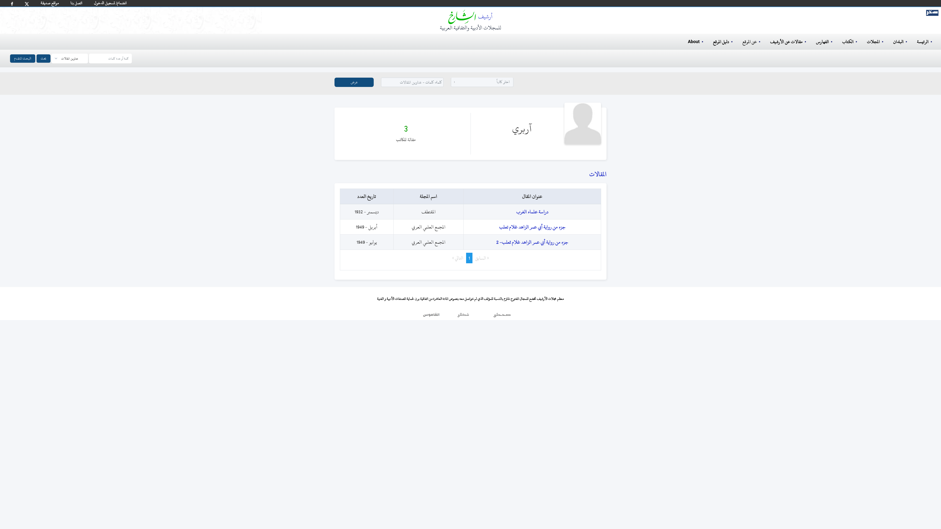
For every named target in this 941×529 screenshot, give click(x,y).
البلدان (898, 42)
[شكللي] (463, 316)
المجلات (873, 42)
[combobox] (482, 82)
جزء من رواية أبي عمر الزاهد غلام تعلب (532, 226)
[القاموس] (432, 316)
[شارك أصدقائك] (12, 4)
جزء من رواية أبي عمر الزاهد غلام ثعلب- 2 (532, 242)
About (694, 42)
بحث (43, 58)
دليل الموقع (721, 42)
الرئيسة (923, 42)
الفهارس (822, 42)
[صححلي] (502, 316)
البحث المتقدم (22, 58)
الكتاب (848, 42)
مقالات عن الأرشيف (786, 42)
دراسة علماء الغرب (532, 211)
